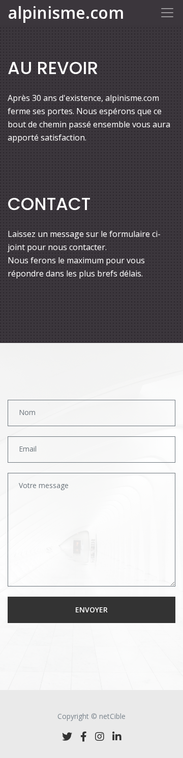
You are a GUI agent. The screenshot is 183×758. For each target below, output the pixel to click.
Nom (27, 412)
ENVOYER (91, 609)
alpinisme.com (66, 13)
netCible (112, 716)
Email (28, 449)
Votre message (44, 485)
